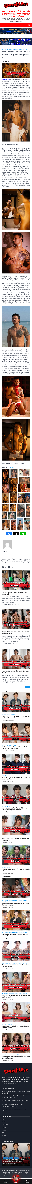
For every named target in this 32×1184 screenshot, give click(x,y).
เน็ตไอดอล (19, 49)
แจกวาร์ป (25, 49)
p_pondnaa (11, 467)
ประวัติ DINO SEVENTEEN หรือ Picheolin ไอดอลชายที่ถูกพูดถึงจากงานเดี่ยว (16, 717)
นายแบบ (15, 49)
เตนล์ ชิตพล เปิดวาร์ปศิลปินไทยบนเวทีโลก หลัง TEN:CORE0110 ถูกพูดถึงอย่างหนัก (14, 808)
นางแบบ (14, 1055)
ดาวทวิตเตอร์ (10, 49)
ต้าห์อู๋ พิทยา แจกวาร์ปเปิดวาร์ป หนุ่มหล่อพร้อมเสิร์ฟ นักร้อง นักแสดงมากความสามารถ (16, 870)
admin (4, 720)
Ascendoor (18, 1174)
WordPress (5, 1176)
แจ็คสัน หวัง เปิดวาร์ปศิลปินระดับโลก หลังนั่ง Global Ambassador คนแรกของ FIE (16, 747)
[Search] (29, 25)
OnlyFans (4, 49)
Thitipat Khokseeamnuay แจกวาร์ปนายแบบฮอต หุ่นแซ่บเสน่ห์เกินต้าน (15, 632)
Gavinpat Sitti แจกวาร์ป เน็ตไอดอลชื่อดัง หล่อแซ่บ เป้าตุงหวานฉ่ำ (15, 593)
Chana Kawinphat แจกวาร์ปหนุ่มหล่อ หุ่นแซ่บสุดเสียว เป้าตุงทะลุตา (15, 672)
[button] (5, 476)
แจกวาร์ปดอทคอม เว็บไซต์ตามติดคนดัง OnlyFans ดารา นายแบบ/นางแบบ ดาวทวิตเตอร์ (16, 13)
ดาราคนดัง (4, 714)
